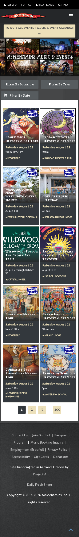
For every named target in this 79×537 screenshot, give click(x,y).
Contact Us (20, 435)
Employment (19, 449)
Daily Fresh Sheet (39, 484)
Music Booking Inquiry (47, 442)
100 (57, 409)
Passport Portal (18, 5)
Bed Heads (46, 5)
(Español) (37, 449)
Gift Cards (41, 456)
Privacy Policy (57, 449)
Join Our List (41, 435)
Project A (39, 474)
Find (64, 5)
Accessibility (21, 456)
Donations (60, 456)
